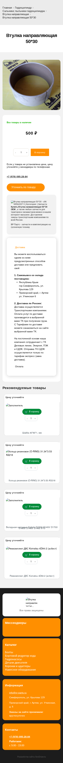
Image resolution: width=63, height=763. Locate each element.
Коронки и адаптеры (17, 666)
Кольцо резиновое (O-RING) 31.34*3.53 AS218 (32, 480)
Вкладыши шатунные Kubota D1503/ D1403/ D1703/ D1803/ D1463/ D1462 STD (32, 528)
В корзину (39, 152)
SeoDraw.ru (40, 757)
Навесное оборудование (20, 669)
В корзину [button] (34, 411)
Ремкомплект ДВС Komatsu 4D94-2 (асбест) (32, 575)
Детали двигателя (16, 662)
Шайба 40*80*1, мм (32, 432)
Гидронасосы (13, 659)
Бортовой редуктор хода (20, 655)
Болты (9, 652)
